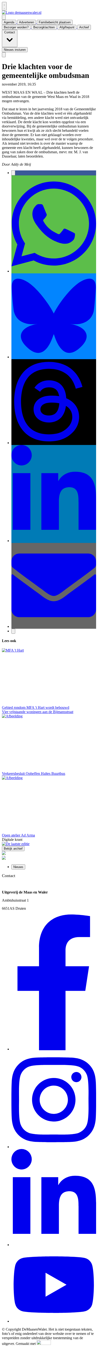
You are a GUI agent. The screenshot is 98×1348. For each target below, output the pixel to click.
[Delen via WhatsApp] (53, 271)
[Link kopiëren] (13, 631)
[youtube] (53, 1321)
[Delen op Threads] (53, 443)
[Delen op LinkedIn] (53, 541)
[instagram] (53, 1147)
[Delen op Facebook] (13, 172)
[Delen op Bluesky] (53, 357)
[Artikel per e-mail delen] (53, 626)
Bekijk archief (13, 848)
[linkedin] (53, 1245)
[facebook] (53, 1049)
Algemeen (44, 84)
